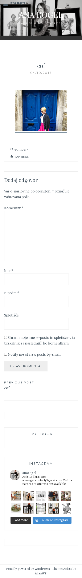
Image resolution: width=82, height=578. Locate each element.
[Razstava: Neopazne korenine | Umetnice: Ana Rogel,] (28, 496)
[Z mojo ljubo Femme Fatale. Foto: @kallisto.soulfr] (28, 508)
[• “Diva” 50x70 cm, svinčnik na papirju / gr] (66, 508)
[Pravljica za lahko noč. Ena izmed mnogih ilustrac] (16, 496)
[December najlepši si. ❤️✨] (66, 496)
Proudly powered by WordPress (28, 569)
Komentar (14, 208)
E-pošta (11, 293)
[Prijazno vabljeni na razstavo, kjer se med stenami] (41, 508)
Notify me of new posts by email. (34, 354)
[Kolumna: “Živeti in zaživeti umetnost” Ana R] (41, 496)
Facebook (41, 434)
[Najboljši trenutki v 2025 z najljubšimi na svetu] (53, 496)
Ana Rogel (41, 14)
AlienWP (40, 573)
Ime (8, 270)
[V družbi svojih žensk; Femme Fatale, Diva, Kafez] (53, 508)
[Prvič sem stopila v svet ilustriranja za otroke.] (16, 508)
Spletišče (11, 315)
